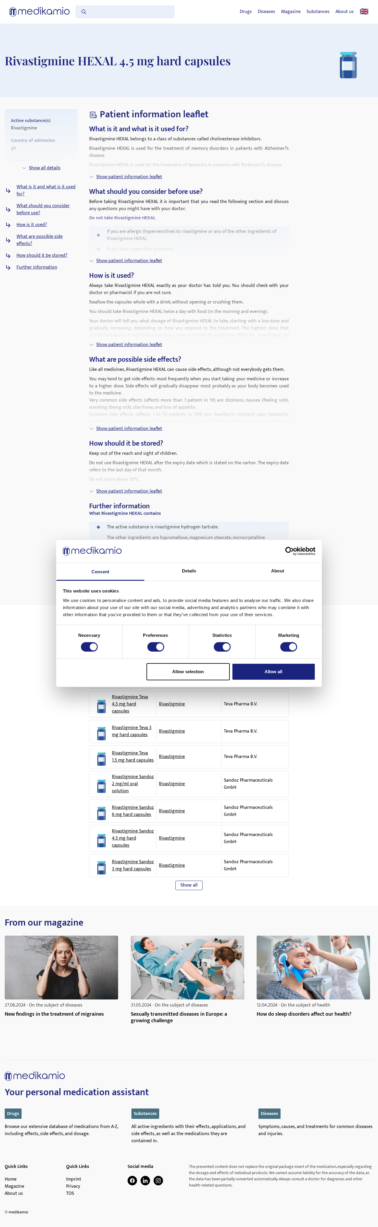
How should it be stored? (42, 255)
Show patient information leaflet (129, 177)
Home (11, 1179)
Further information (37, 267)
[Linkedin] (145, 1180)
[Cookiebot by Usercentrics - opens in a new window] (289, 551)
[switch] (155, 647)
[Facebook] (132, 1180)
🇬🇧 (364, 12)
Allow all (273, 671)
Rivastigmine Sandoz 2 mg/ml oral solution (133, 784)
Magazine (291, 11)
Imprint (73, 1179)
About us (344, 11)
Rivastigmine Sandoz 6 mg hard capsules (133, 811)
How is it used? (32, 224)
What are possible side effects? (40, 240)
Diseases (266, 11)
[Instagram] (158, 1180)
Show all (189, 885)
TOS (70, 1193)
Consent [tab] (100, 571)
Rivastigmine (172, 704)
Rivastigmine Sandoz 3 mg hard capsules (133, 865)
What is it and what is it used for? (46, 191)
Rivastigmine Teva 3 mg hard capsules (131, 731)
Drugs (246, 11)
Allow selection (188, 671)
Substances (318, 11)
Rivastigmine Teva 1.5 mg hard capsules (133, 757)
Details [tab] (189, 570)
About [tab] (277, 570)
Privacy (73, 1186)
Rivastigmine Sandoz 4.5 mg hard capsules (133, 838)
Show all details (45, 168)
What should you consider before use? (43, 209)
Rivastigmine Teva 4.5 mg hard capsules (130, 704)
